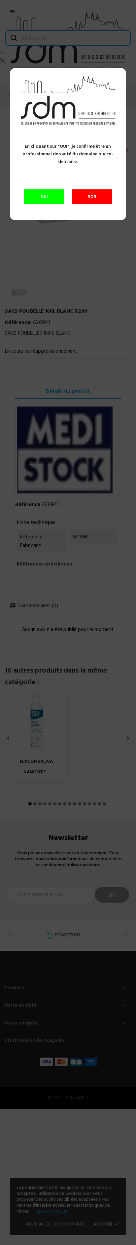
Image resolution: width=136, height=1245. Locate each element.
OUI (44, 196)
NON (91, 196)
